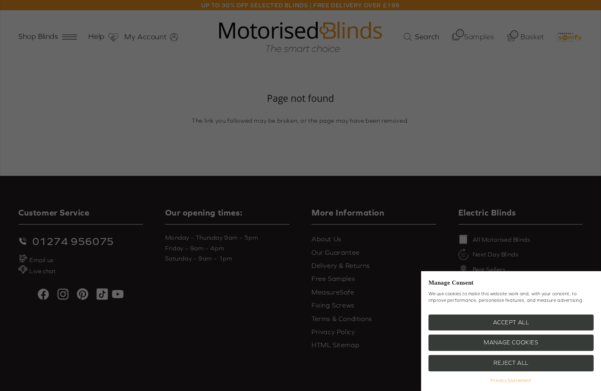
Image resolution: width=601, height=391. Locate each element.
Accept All (511, 322)
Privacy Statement (511, 380)
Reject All (511, 363)
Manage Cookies (511, 342)
